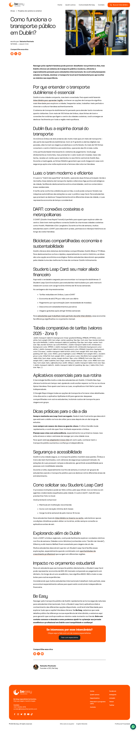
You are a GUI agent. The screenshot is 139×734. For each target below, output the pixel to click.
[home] (16, 5)
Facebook (112, 691)
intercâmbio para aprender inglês (48, 100)
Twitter (111, 705)
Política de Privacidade (122, 724)
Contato (101, 5)
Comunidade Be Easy (87, 5)
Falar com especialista (69, 638)
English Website (81, 724)
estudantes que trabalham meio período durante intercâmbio (65, 316)
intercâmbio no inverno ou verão (69, 518)
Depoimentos (94, 698)
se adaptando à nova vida (58, 440)
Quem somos (70, 5)
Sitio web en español (67, 724)
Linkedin (112, 698)
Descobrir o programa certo (97, 702)
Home (59, 5)
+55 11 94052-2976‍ (20, 707)
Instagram (112, 694)
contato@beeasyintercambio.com (25, 709)
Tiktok (111, 701)
